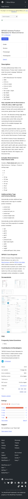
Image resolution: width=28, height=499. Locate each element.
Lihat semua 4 (23, 385)
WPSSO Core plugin (19, 262)
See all (25, 420)
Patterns (17, 448)
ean (19, 388)
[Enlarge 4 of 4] (24, 297)
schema (21, 391)
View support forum (6, 431)
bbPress (4, 470)
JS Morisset (7, 35)
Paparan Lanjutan (6, 396)
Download (4, 38)
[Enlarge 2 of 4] (24, 281)
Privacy (3, 448)
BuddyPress (5, 472)
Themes (17, 443)
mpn (25, 388)
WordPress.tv (5, 460)
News (2, 443)
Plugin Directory (5, 6)
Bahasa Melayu (9, 479)
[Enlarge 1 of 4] (11, 281)
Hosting (3, 445)
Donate (17, 458)
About (3, 440)
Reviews (5, 48)
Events (16, 455)
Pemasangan (6, 52)
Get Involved (18, 452)
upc (25, 391)
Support (5, 59)
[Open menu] (25, 2)
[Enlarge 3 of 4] (11, 291)
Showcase (17, 440)
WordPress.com (6, 465)
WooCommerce (5, 262)
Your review (4, 420)
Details (5, 44)
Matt (3, 467)
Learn (2, 452)
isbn (22, 388)
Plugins (16, 445)
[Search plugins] (16, 16)
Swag (17, 460)
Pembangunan (6, 55)
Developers (4, 458)
